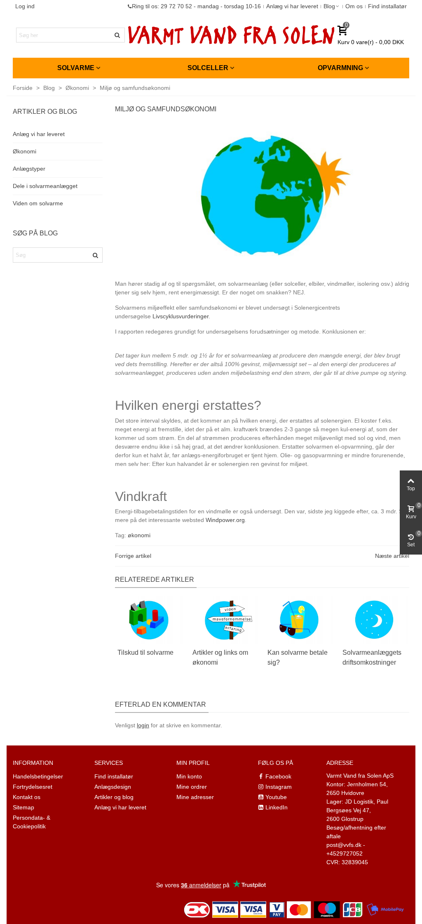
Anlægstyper (29, 168)
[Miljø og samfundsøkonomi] (262, 196)
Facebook (278, 776)
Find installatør (113, 776)
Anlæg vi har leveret (39, 134)
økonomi (139, 535)
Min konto (189, 776)
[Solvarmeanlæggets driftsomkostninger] (374, 619)
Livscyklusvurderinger (180, 316)
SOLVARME (75, 67)
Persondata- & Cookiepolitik (31, 822)
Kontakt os (26, 797)
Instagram (278, 786)
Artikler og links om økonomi (220, 657)
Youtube (276, 797)
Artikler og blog (114, 797)
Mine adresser (195, 797)
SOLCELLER (208, 67)
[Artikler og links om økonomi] (224, 619)
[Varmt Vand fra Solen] (231, 35)
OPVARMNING (340, 67)
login (143, 725)
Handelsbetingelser (38, 776)
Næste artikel (392, 556)
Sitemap (23, 807)
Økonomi (24, 151)
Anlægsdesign (112, 786)
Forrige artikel (133, 556)
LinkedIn (276, 807)
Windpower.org (225, 520)
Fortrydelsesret (32, 786)
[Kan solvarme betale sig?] (299, 619)
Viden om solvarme (38, 203)
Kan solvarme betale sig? (297, 657)
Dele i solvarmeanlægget (45, 186)
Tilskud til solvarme (145, 652)
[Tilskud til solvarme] (149, 619)
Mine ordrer (191, 786)
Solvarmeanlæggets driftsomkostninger (371, 657)
